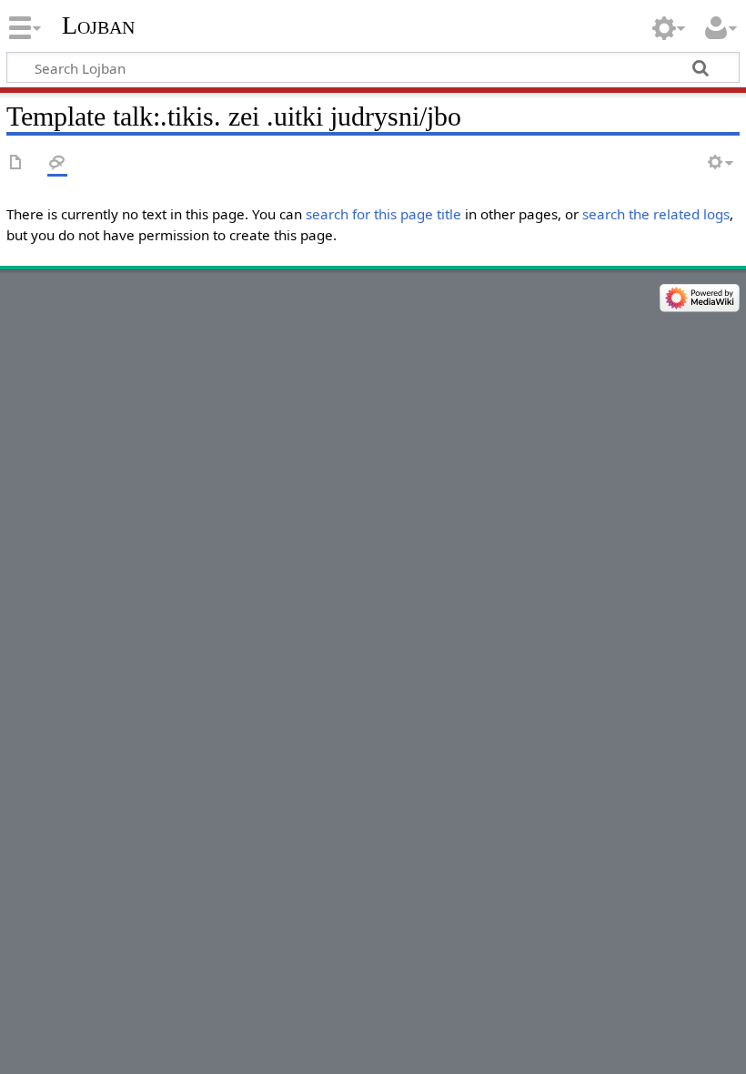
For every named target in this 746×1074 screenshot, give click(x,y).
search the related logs (656, 214)
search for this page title (383, 214)
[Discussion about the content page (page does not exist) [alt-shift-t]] (57, 163)
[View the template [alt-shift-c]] (16, 163)
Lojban (98, 25)
